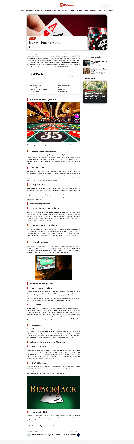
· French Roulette (61, 83)
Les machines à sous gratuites (37, 76)
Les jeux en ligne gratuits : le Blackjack (39, 89)
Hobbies (32, 38)
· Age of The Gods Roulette (37, 83)
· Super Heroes (60, 79)
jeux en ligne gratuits (61, 67)
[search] (104, 5)
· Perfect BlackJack (35, 91)
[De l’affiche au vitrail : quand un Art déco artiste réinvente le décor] (86, 71)
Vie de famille (89, 90)
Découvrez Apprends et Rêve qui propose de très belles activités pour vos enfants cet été (95, 96)
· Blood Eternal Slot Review (37, 79)
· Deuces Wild (60, 87)
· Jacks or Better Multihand (63, 85)
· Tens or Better (34, 87)
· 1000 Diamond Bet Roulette (63, 81)
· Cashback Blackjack (61, 91)
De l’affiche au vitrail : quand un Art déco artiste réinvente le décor (99, 69)
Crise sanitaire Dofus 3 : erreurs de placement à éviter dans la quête (99, 61)
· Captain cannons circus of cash (64, 76)
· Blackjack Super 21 (61, 89)
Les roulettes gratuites (35, 81)
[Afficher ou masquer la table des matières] (60, 74)
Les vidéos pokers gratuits (36, 85)
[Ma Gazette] (67, 4)
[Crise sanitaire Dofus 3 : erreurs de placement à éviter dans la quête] (86, 63)
